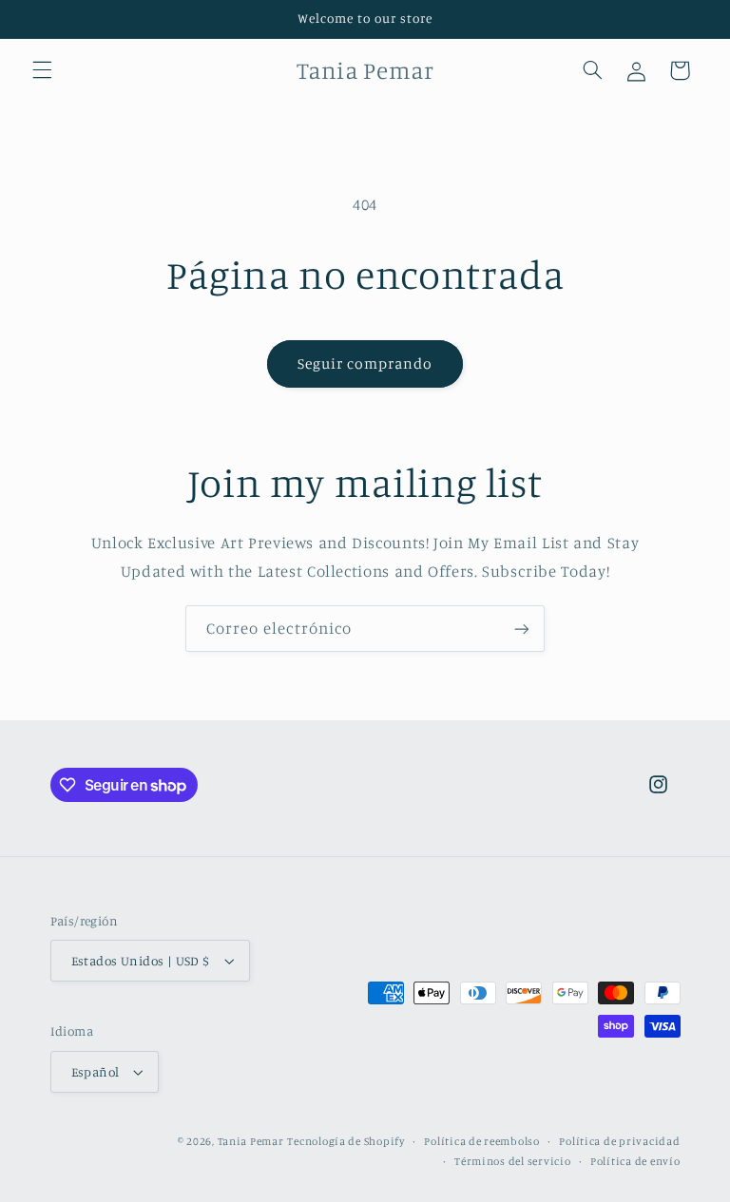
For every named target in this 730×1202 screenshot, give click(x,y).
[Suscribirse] (522, 628)
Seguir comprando (365, 363)
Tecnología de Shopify (345, 1141)
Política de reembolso (481, 1141)
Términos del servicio (512, 1161)
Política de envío (635, 1161)
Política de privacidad (619, 1141)
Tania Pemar (251, 1141)
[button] (42, 70)
